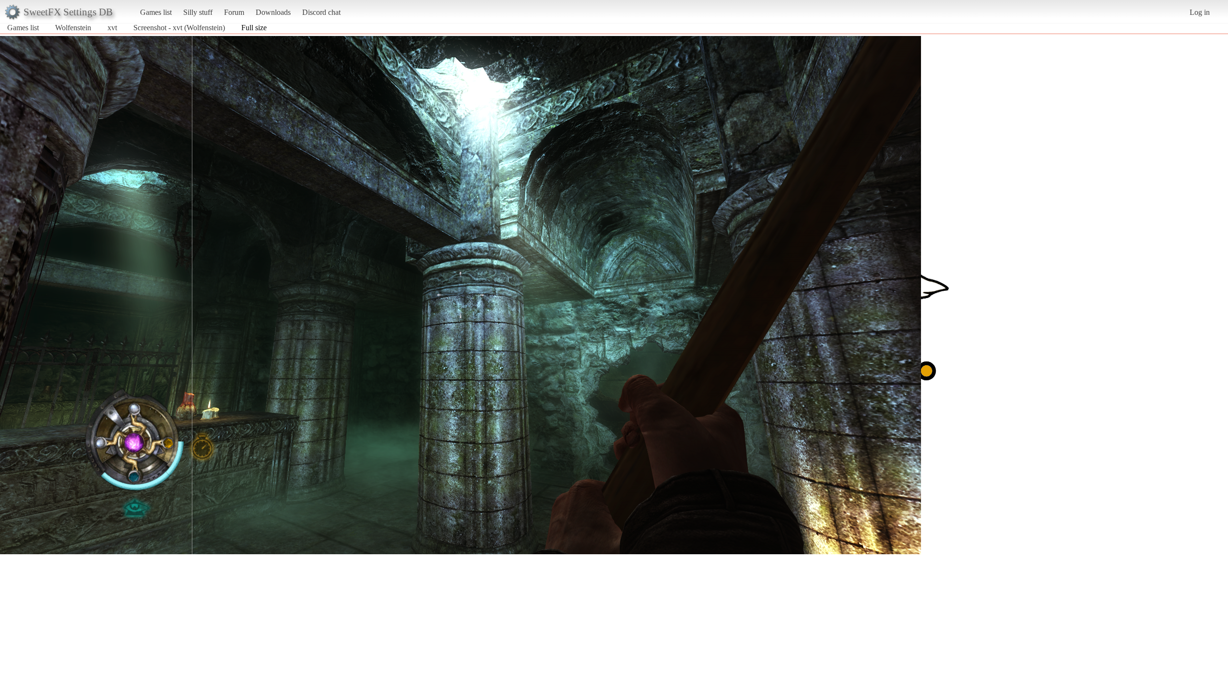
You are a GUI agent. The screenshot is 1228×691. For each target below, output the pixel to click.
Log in (1200, 12)
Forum (234, 12)
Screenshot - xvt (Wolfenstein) (179, 28)
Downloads (273, 12)
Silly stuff (198, 12)
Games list (156, 12)
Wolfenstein (73, 28)
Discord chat (321, 12)
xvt (112, 28)
